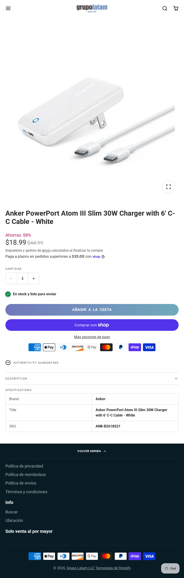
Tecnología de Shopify (113, 568)
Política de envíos (20, 483)
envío (46, 250)
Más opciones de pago (92, 337)
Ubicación (14, 520)
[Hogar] (92, 8)
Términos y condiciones (26, 492)
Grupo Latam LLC (80, 568)
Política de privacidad (24, 466)
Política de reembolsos (25, 474)
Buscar (11, 512)
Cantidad (13, 268)
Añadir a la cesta (92, 310)
